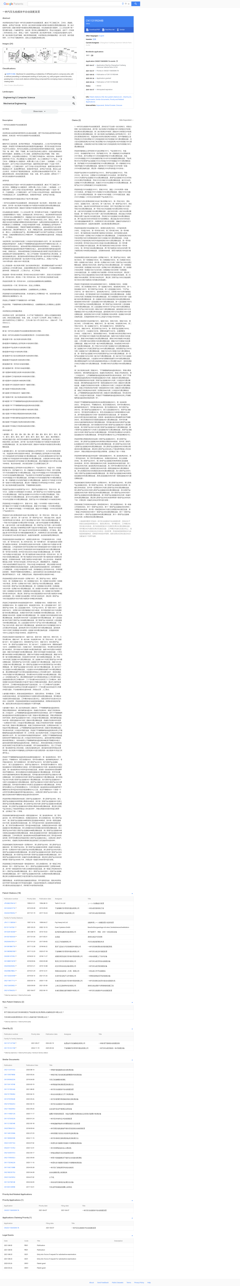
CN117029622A (9, 1162)
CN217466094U (9, 1109)
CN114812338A (9, 1133)
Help (149, 1282)
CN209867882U (10, 971)
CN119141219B (10, 1048)
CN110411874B (9, 1084)
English (101, 36)
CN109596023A (9, 1079)
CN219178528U (9, 1094)
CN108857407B (10, 961)
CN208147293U (10, 956)
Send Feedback (103, 1282)
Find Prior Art (109, 30)
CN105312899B (9, 1187)
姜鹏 (94, 39)
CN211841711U (10, 981)
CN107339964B (9, 1099)
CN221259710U (9, 1143)
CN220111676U (9, 1148)
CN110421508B (9, 1167)
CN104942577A (10, 908)
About (91, 1282)
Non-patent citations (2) (113, 97)
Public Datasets (117, 1282)
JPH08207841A (10, 903)
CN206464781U (10, 942)
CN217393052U (9, 1158)
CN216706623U (10, 990)
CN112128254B (9, 1123)
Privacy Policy (139, 1282)
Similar (122, 30)
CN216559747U (9, 1153)
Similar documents (102, 99)
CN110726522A (9, 1119)
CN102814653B (10, 932)
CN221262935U (9, 1177)
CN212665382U (10, 985)
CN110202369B (10, 976)
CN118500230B (9, 1138)
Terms (129, 1282)
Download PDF (94, 30)
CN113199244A (9, 1089)
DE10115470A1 (10, 927)
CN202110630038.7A (11, 1210)
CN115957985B (9, 1075)
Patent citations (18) (97, 97)
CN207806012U (9, 1128)
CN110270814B (9, 1182)
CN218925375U (9, 1172)
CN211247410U (9, 1070)
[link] (39, 78)
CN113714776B (10, 1043)
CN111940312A (9, 1114)
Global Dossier (110, 105)
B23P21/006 (11, 74)
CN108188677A (10, 946)
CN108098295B (10, 951)
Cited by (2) (127, 97)
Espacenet (100, 105)
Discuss (119, 105)
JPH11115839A (10, 922)
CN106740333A (10, 937)
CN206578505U (10, 913)
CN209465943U (10, 966)
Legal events (90, 99)
